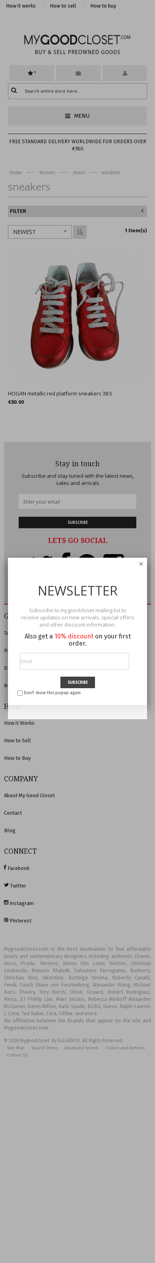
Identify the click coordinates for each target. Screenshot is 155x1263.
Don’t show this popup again (52, 692)
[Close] (141, 564)
